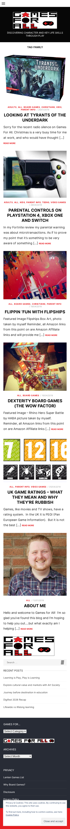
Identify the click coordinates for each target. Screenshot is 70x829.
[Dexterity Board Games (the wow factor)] (35, 367)
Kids (59, 107)
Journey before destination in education (25, 692)
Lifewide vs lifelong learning (18, 707)
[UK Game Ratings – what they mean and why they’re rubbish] (35, 459)
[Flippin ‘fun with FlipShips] (35, 275)
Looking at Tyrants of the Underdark (35, 118)
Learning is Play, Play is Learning (21, 677)
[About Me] (35, 564)
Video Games (58, 202)
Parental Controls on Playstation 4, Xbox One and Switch (35, 215)
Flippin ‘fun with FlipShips (35, 311)
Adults (12, 107)
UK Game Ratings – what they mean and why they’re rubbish (35, 497)
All (20, 107)
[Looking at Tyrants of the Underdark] (35, 78)
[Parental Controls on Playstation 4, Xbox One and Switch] (35, 174)
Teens (45, 202)
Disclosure (9, 792)
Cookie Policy (12, 815)
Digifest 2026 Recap (14, 699)
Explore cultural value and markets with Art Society (31, 684)
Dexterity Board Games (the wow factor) (35, 403)
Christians (48, 107)
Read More (9, 143)
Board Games (32, 107)
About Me (35, 605)
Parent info (28, 109)
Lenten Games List (13, 777)
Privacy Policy (11, 799)
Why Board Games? (14, 784)
